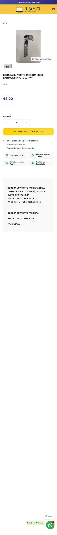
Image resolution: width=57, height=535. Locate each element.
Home (5, 23)
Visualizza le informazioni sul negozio (20, 148)
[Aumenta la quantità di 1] (26, 122)
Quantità (7, 116)
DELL (5, 84)
